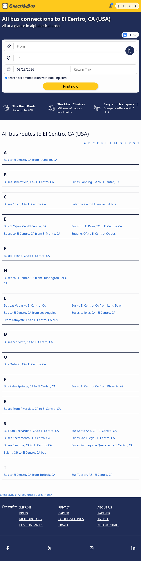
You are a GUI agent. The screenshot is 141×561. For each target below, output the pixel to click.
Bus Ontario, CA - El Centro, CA (25, 364)
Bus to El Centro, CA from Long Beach (97, 305)
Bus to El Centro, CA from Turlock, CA (29, 475)
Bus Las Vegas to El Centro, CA (25, 305)
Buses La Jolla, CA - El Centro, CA (93, 313)
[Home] (53, 6)
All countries (26, 494)
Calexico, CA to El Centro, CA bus (93, 204)
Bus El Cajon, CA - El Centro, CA (25, 226)
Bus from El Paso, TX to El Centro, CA (96, 226)
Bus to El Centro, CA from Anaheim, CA (30, 160)
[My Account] (110, 6)
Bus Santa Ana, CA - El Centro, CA (94, 431)
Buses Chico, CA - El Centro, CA (25, 204)
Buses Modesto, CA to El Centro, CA (28, 342)
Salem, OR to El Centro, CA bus (25, 453)
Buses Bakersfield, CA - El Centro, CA (29, 182)
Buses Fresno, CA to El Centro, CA (27, 256)
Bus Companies (31, 525)
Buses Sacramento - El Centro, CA (27, 438)
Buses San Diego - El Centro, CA (93, 438)
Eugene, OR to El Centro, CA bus (93, 234)
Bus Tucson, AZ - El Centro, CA (91, 475)
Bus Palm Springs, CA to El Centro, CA (29, 386)
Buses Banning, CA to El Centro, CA (95, 182)
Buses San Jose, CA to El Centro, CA (28, 445)
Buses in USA (44, 494)
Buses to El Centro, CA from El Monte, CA (32, 234)
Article (103, 519)
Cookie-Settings (71, 519)
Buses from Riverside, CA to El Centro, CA (32, 409)
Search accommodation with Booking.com (37, 78)
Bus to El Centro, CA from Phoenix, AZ (97, 386)
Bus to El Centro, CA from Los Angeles (30, 313)
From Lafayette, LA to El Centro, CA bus (31, 320)
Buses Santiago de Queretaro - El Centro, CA (102, 445)
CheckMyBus (8, 494)
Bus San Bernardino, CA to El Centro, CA (31, 431)
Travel (63, 525)
